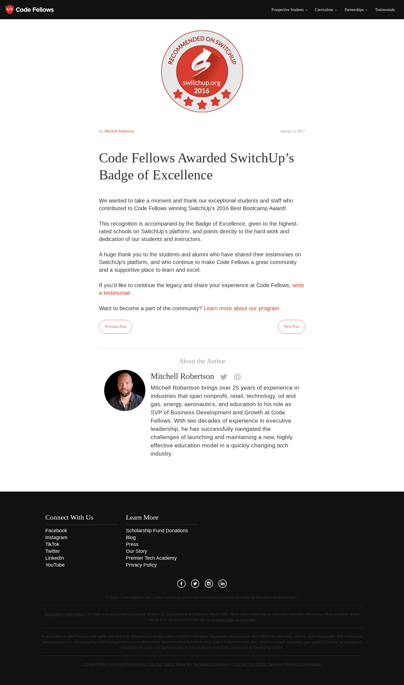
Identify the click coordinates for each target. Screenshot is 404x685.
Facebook (56, 530)
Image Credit (389, 120)
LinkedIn (54, 558)
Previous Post (115, 327)
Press (132, 544)
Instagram (56, 537)
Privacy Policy (141, 565)
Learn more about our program (241, 308)
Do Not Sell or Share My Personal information (189, 664)
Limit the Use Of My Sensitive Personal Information (277, 664)
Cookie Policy (95, 664)
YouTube (55, 565)
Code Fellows (29, 9)
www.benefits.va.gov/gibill (233, 619)
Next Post (291, 327)
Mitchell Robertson (119, 131)
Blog (131, 537)
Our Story (136, 551)
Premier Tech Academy (151, 558)
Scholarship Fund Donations (157, 530)
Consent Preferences (128, 664)
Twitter (52, 551)
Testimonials (385, 10)
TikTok (52, 544)
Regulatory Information (65, 614)
